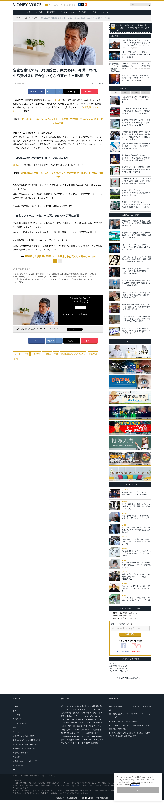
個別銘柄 (69, 733)
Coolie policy (135, 785)
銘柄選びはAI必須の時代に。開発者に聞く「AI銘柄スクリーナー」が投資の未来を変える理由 (133, 27)
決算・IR (104, 12)
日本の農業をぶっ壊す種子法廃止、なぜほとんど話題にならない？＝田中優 (136, 599)
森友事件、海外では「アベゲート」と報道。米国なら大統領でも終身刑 (136, 493)
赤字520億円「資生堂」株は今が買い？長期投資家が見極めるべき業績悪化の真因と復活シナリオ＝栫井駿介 (136, 111)
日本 (101, 706)
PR (14, 769)
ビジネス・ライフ (67, 12)
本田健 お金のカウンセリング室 (25, 761)
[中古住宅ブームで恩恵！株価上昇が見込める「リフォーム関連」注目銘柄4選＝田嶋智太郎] (114, 224)
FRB (93, 736)
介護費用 (36, 354)
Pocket (90, 92)
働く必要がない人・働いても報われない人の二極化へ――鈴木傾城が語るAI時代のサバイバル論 (53, 277)
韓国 (62, 740)
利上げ (92, 713)
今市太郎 (97, 710)
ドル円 (94, 740)
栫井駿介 (87, 743)
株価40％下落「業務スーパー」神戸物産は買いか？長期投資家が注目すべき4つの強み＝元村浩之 (136, 235)
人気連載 (82, 12)
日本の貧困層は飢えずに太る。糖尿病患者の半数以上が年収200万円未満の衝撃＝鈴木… (136, 565)
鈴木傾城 (66, 730)
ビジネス (145, 92)
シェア (34, 92)
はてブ (51, 92)
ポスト (73, 92)
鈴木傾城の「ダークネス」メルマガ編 (79, 716)
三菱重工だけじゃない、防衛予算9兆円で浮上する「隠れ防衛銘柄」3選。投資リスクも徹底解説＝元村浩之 (136, 259)
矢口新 (97, 713)
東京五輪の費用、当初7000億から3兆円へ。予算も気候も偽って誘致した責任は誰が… (136, 553)
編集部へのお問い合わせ (118, 668)
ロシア (91, 710)
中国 (66, 740)
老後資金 (93, 354)
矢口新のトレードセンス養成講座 (25, 744)
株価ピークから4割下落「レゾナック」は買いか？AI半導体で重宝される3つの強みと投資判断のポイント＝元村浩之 (136, 204)
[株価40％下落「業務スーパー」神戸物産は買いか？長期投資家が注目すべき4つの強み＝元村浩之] (114, 236)
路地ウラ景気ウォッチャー (23, 753)
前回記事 (56, 100)
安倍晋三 (71, 726)
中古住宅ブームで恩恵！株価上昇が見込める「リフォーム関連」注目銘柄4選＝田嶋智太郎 (136, 223)
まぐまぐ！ (53, 776)
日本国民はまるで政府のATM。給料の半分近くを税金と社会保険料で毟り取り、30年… (136, 541)
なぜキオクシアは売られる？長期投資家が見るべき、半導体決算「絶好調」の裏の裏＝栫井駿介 (136, 146)
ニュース (18, 12)
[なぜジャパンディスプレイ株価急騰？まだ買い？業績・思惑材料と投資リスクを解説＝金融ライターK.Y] (114, 331)
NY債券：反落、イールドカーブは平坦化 (124, 721)
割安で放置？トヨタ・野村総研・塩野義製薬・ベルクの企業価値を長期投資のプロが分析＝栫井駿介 (136, 169)
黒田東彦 (94, 743)
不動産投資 (51, 12)
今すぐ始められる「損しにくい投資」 (63, 5)
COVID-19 (88, 740)
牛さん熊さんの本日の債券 (71, 710)
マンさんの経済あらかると (82, 706)
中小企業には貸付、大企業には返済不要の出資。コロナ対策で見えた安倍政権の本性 (136, 530)
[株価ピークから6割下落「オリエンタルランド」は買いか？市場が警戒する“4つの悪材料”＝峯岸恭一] (114, 308)
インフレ (85, 710)
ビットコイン (66, 706)
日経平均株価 (96, 730)
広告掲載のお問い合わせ (118, 666)
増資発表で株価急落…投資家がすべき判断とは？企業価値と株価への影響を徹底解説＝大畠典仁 (136, 295)
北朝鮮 (85, 726)
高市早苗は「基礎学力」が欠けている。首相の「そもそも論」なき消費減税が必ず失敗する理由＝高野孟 (136, 157)
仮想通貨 (71, 713)
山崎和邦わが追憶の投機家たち (24, 736)
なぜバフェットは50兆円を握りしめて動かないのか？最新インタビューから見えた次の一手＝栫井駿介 (136, 77)
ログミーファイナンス (80, 729)
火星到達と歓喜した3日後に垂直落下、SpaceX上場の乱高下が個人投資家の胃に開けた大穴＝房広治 (55, 274)
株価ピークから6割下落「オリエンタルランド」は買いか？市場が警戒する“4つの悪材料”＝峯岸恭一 (136, 307)
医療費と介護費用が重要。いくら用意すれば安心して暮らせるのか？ (61, 256)
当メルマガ (18, 165)
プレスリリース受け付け (118, 671)
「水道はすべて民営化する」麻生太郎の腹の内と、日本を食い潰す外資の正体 (136, 588)
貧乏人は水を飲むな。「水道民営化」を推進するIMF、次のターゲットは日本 (136, 99)
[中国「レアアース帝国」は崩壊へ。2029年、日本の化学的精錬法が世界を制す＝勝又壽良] (114, 248)
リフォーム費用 (21, 354)
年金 (56, 354)
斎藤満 (77, 713)
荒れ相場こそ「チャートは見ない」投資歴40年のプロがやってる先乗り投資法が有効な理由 (136, 66)
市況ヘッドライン (19, 732)
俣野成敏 (95, 706)
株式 (28, 12)
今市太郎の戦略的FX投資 (77, 719)
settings (137, 797)
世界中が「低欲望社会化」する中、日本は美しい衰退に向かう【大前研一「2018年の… (136, 576)
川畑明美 (47, 354)
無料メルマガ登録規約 (118, 624)
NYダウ (76, 733)
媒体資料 (112, 663)
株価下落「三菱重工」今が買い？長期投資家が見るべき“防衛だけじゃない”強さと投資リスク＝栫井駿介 (136, 122)
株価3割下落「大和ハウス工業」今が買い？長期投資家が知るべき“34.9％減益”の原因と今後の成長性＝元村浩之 (136, 181)
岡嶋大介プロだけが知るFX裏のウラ (26, 740)
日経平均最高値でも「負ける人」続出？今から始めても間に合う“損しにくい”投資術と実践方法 (136, 42)
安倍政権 (99, 736)
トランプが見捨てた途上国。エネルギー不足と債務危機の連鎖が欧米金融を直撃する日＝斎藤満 (136, 271)
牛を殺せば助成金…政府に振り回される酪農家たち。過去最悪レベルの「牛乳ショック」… (136, 506)
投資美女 (16, 757)
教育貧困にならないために (73, 354)
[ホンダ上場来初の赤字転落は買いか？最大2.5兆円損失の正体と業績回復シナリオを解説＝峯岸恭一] (114, 284)
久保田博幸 (85, 713)
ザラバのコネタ (19, 765)
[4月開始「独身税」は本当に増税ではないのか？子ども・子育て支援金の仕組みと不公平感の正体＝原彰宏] (114, 319)
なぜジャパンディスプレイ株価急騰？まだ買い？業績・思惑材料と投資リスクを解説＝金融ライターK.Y (136, 330)
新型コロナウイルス (76, 740)
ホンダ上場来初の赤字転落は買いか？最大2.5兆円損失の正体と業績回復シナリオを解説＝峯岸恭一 (136, 283)
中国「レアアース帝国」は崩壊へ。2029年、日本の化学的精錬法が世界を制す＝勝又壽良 (136, 54)
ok (138, 790)
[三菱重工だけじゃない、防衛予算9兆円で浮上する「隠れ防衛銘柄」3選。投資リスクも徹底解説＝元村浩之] (114, 260)
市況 (94, 12)
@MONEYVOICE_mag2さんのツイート (130, 678)
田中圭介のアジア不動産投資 (24, 749)
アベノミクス (87, 723)
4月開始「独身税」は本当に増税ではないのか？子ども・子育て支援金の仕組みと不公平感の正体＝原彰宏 (136, 318)
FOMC (63, 733)
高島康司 (64, 713)
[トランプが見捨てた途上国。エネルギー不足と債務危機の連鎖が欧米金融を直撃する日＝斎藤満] (114, 272)
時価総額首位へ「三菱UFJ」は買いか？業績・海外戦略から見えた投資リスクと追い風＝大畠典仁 (136, 192)
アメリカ (95, 723)
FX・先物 (38, 12)
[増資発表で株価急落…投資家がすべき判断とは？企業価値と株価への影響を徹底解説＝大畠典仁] (114, 296)
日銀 (81, 743)
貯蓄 (16, 359)
